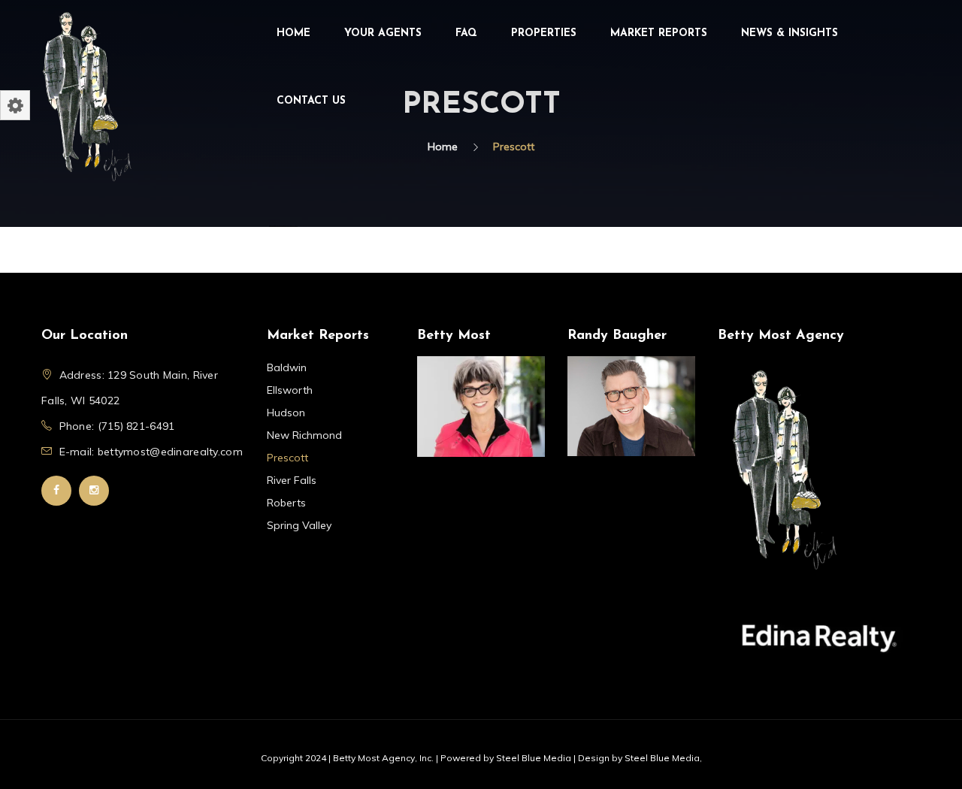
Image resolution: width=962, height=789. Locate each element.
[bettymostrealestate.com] (86, 94)
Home (293, 33)
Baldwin (287, 367)
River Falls (291, 480)
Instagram (94, 491)
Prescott (287, 457)
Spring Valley (299, 525)
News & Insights (789, 33)
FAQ (466, 33)
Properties (543, 33)
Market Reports (658, 33)
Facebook (56, 491)
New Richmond (304, 435)
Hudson (286, 412)
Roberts (286, 502)
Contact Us (311, 101)
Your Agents (383, 33)
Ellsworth (290, 390)
